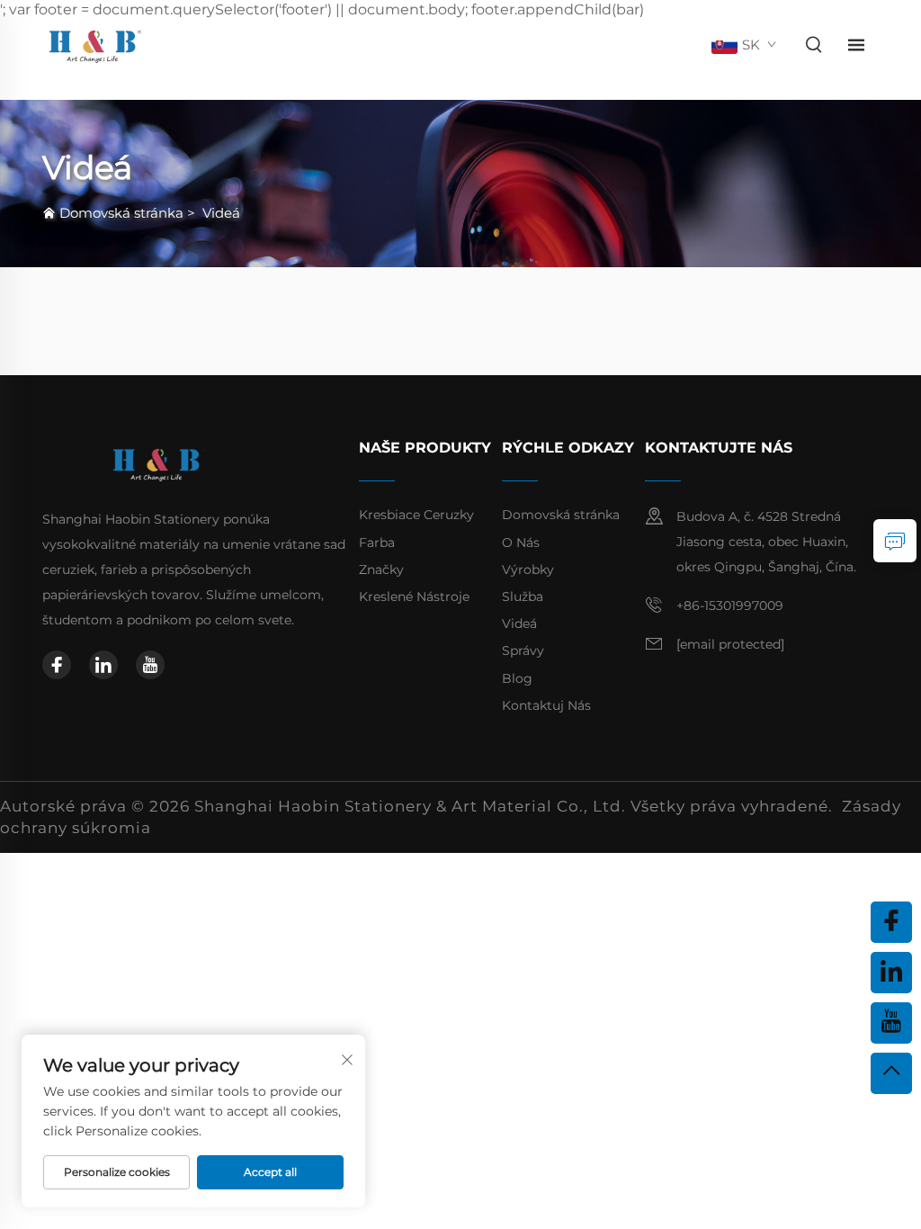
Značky (381, 569)
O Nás (521, 542)
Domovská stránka (121, 212)
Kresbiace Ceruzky (416, 515)
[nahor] (891, 1073)
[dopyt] (895, 540)
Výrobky (528, 569)
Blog (517, 678)
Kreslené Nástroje (414, 596)
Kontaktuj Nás (546, 705)
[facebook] (56, 664)
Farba (377, 542)
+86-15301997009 (729, 605)
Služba (522, 596)
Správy (523, 650)
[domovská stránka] (95, 44)
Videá (221, 212)
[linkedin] (103, 664)
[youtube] (150, 664)
